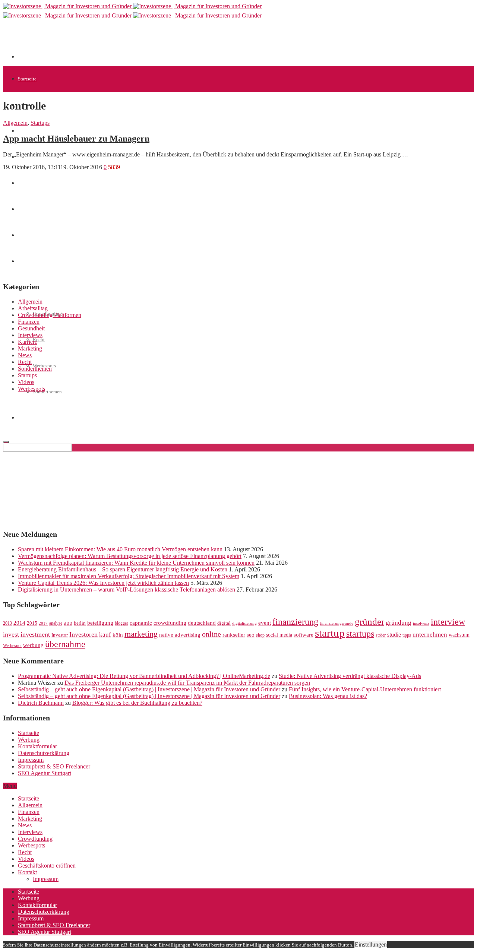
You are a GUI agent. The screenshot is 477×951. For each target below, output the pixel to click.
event (264, 623)
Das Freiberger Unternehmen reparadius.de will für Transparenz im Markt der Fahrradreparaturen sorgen (187, 682)
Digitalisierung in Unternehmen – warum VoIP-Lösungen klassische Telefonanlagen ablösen (126, 589)
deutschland (202, 622)
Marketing (30, 348)
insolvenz (421, 623)
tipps (406, 635)
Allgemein (15, 123)
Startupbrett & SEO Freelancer (54, 766)
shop (260, 635)
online (211, 634)
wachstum (459, 635)
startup (330, 633)
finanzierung (295, 622)
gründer (369, 621)
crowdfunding (170, 622)
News (25, 355)
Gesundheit (31, 328)
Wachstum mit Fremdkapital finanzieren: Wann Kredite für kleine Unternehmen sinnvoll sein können (136, 562)
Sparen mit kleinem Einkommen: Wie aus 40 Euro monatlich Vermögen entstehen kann (120, 549)
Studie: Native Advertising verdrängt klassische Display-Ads (350, 676)
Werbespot (12, 645)
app (68, 622)
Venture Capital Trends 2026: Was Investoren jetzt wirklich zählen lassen (103, 583)
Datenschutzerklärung (43, 753)
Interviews (30, 335)
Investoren (83, 634)
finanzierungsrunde (336, 623)
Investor (59, 635)
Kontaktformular (37, 746)
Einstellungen (371, 944)
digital (224, 623)
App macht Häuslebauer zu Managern (76, 138)
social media (279, 635)
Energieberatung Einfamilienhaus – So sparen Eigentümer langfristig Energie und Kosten (122, 569)
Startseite (27, 79)
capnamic (141, 623)
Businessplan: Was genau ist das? (328, 696)
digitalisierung (244, 623)
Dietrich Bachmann (41, 703)
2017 (43, 623)
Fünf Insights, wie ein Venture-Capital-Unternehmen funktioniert (365, 689)
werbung (33, 645)
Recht (39, 339)
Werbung (29, 739)
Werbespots (31, 389)
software (303, 635)
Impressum (31, 760)
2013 (7, 623)
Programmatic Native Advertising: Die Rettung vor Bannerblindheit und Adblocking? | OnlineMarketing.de (144, 676)
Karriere (27, 342)
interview (448, 621)
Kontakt (27, 872)
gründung (398, 622)
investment (35, 634)
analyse (55, 623)
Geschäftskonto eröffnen (47, 865)
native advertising (179, 635)
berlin (80, 623)
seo (251, 635)
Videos (26, 382)
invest (11, 634)
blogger (121, 623)
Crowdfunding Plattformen (49, 315)
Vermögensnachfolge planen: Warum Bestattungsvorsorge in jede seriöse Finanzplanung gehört (129, 556)
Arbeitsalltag (33, 308)
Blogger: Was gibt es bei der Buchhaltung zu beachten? (137, 703)
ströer (381, 635)
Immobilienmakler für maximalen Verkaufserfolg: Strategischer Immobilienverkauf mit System (128, 576)
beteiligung (100, 623)
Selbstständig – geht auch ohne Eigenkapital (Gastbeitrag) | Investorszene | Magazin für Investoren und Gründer (149, 689)
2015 (32, 623)
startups (360, 633)
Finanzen (29, 321)
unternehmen (430, 634)
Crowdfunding (35, 839)
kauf (105, 634)
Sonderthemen (47, 391)
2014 (19, 623)
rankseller (233, 634)
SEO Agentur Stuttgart (44, 773)
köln (118, 635)
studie (394, 634)
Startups (26, 131)
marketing (141, 634)
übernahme (65, 644)
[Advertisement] (153, 41)
